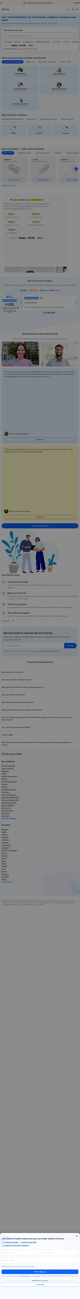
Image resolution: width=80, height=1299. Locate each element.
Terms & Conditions (24, 1276)
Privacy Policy (37, 1276)
